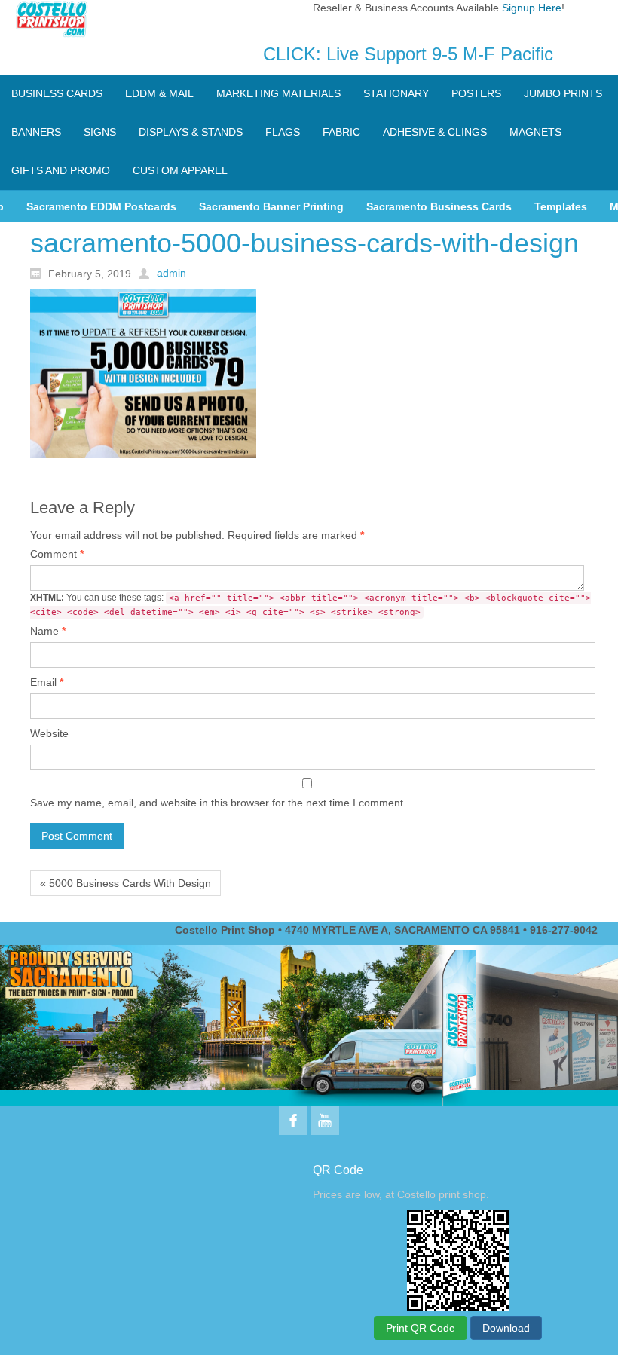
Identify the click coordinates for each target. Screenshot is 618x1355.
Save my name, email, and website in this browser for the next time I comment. (218, 803)
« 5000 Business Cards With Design (125, 883)
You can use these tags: (310, 604)
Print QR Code (420, 1328)
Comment (57, 554)
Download (506, 1328)
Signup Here (531, 8)
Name (48, 631)
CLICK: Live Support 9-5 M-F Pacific (408, 54)
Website (49, 733)
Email (46, 682)
